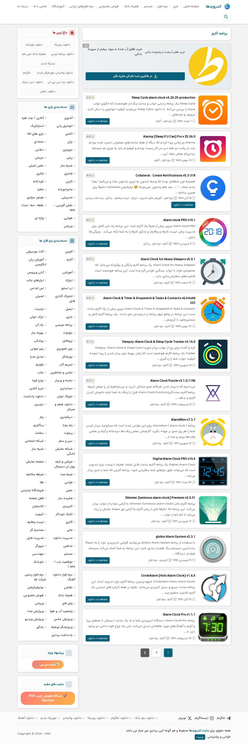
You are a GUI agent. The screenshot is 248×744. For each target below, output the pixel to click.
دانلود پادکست (33, 396)
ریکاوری (38, 425)
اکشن (69, 134)
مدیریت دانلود (63, 538)
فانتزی (68, 173)
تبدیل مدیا (37, 356)
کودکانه (38, 181)
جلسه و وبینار (64, 380)
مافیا (41, 189)
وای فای (67, 603)
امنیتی (39, 296)
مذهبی (68, 546)
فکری (40, 173)
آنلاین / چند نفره (33, 118)
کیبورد (39, 514)
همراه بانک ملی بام (34, 54)
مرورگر (39, 546)
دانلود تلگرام (120, 718)
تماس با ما (40, 6)
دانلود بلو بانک (144, 718)
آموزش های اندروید (150, 198)
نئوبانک (38, 562)
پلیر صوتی (37, 348)
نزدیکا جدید (48, 63)
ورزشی (68, 226)
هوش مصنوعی (109, 6)
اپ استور (67, 288)
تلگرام (26, 73)
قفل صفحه (36, 498)
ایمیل (69, 309)
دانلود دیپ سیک (32, 82)
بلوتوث (68, 333)
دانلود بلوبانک (34, 45)
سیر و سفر (66, 441)
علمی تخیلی (36, 165)
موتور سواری (35, 197)
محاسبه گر (37, 530)
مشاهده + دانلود (98, 121)
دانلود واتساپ (72, 718)
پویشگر (67, 356)
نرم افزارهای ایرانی (81, 6)
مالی (70, 530)
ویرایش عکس (63, 619)
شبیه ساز (66, 165)
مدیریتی (67, 197)
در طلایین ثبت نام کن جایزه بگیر (132, 76)
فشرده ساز (65, 498)
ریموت (68, 433)
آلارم (158, 121)
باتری (69, 317)
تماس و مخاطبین (61, 372)
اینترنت (39, 309)
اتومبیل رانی (65, 126)
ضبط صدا (66, 474)
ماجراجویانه (65, 189)
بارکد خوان (37, 317)
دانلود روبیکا (62, 45)
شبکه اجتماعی (34, 441)
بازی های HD (35, 134)
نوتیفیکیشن (35, 587)
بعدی (145, 652)
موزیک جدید (48, 718)
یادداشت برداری (95, 198)
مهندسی (38, 554)
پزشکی (39, 340)
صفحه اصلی (191, 6)
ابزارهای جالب (35, 280)
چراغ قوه (38, 380)
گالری (69, 522)
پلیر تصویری (65, 348)
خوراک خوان (65, 396)
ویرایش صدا (36, 611)
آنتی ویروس (35, 272)
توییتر (182, 718)
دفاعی (39, 149)
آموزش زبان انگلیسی (37, 262)
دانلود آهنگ (25, 718)
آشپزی (68, 118)
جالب (40, 372)
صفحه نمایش (35, 461)
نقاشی (68, 587)
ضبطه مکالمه (35, 474)
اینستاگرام (201, 718)
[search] (226, 17)
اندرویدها (213, 6)
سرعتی (39, 157)
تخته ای (39, 142)
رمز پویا (68, 425)
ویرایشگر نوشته (62, 627)
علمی (69, 490)
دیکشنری (66, 417)
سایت (205, 730)
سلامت (39, 433)
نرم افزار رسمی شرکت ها (35, 577)
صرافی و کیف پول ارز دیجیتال (64, 464)
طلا (42, 482)
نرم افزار (162, 6)
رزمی (69, 157)
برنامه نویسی (64, 325)
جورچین (68, 149)
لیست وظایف (121, 198)
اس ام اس (37, 288)
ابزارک (134, 198)
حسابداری (66, 388)
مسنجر (148, 6)
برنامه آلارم (219, 33)
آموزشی (67, 272)
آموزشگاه (58, 6)
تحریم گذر (66, 364)
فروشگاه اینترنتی (32, 490)
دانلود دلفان (47, 91)
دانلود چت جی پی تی (61, 82)
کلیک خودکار (64, 514)
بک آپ (39, 325)
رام (42, 417)
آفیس (69, 251)
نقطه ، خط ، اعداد (32, 205)
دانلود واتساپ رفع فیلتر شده (55, 73)
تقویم (40, 364)
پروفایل (67, 340)
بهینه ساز (37, 333)
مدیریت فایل (35, 538)
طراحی (69, 482)
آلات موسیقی (35, 251)
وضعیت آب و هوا (61, 611)
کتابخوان (38, 506)
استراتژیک (37, 126)
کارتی (69, 181)
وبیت (199, 737)
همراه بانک (131, 6)
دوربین (39, 404)
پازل (70, 142)
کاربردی (163, 560)
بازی (175, 6)
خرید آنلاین (36, 388)
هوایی (68, 218)
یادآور (109, 198)
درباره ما (22, 6)
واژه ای (39, 218)
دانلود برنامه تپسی (62, 54)
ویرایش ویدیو (34, 619)
